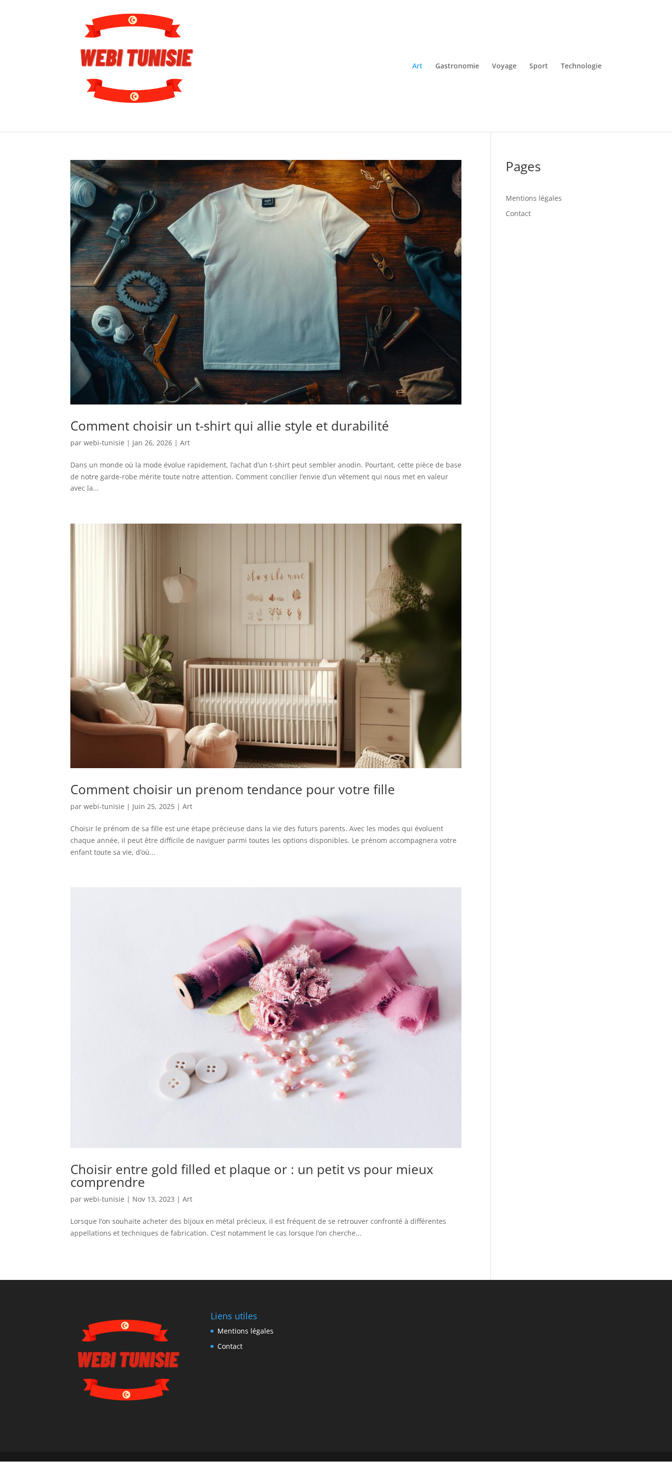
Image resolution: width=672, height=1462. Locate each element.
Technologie (581, 66)
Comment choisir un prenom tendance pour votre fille (232, 789)
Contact (518, 213)
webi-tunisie (104, 442)
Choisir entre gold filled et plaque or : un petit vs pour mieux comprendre (251, 1175)
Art (417, 66)
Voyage (504, 66)
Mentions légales (534, 198)
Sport (538, 66)
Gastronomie (457, 66)
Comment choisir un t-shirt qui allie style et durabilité (229, 426)
